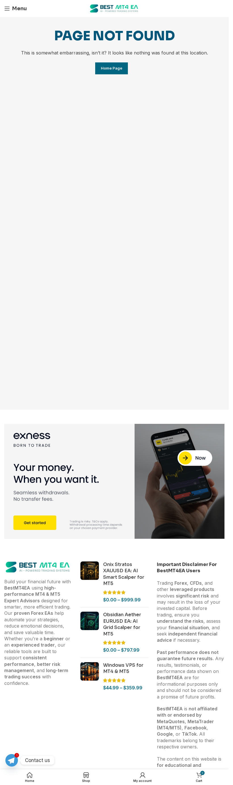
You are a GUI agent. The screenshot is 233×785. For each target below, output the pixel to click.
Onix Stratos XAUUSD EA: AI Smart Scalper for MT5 (123, 573)
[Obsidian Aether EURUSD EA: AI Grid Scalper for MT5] (89, 632)
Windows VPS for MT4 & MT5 (123, 668)
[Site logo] (114, 8)
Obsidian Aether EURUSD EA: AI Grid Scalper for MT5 (122, 624)
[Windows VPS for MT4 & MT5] (89, 676)
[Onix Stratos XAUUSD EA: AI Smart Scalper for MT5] (89, 582)
